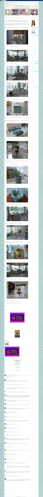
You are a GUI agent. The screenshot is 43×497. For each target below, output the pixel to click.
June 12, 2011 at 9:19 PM (15, 407)
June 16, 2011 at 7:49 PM (13, 470)
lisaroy (7, 419)
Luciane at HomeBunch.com (9, 442)
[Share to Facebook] (19, 370)
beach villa (33, 73)
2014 (32, 38)
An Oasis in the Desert (8, 470)
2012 (32, 40)
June (33, 47)
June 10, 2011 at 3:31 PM (9, 387)
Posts (32, 66)
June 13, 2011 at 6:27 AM (10, 419)
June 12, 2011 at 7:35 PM (13, 399)
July (33, 46)
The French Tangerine (8, 427)
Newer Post (6, 492)
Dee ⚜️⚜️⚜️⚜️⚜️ (8, 453)
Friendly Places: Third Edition (35, 51)
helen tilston (7, 374)
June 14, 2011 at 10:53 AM (13, 427)
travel (32, 84)
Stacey (7, 449)
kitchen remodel (33, 81)
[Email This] (17, 370)
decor (32, 75)
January (33, 58)
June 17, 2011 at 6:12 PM (11, 475)
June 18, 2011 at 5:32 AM (9, 478)
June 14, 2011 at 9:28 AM (13, 423)
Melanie (7, 394)
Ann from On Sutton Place (8, 399)
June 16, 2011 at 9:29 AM (12, 453)
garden (32, 77)
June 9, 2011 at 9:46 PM (11, 374)
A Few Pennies (7, 475)
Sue (6, 478)
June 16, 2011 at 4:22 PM (12, 465)
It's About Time (34, 48)
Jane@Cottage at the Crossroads (9, 407)
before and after (33, 74)
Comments (33, 67)
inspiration (33, 80)
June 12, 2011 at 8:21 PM (11, 403)
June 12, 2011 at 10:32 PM (13, 411)
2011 (32, 41)
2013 (32, 39)
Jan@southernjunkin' (8, 423)
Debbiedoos (7, 403)
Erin (6, 387)
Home (17, 492)
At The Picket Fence (8, 465)
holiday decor (33, 78)
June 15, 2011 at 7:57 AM (14, 442)
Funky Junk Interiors (8, 411)
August (33, 45)
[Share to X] (18, 370)
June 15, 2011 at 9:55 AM (10, 449)
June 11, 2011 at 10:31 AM (10, 394)
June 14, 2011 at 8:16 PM (11, 434)
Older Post (29, 492)
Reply (6, 385)
